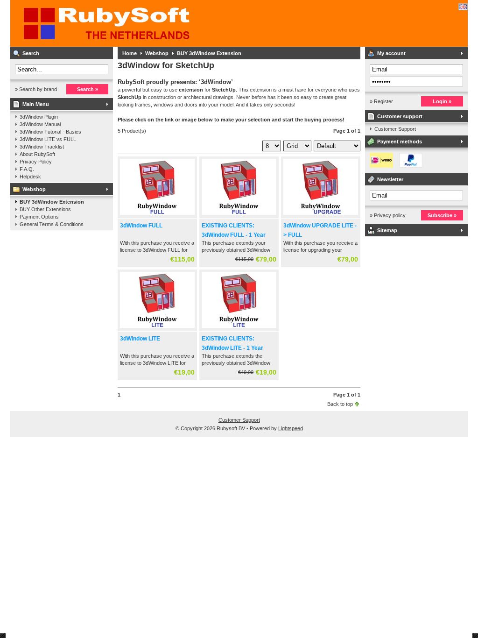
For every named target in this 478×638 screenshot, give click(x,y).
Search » (87, 89)
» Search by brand (36, 89)
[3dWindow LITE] (157, 328)
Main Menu (35, 104)
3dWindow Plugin (39, 117)
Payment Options (39, 217)
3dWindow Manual (40, 124)
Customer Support (395, 129)
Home (129, 53)
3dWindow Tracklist (42, 146)
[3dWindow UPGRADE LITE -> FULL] (320, 215)
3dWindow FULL (141, 225)
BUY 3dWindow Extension (52, 202)
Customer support (399, 116)
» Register (381, 101)
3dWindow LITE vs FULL (48, 139)
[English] (463, 6)
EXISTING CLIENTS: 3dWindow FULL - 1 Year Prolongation (234, 235)
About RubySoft (37, 154)
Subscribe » (442, 215)
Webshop (34, 189)
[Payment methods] (394, 166)
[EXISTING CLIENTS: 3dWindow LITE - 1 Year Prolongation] (239, 328)
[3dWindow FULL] (157, 215)
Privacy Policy (36, 161)
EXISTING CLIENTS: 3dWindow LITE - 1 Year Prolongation (232, 348)
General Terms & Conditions (52, 224)
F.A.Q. (27, 169)
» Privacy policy (388, 215)
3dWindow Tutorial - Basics (50, 132)
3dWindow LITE (140, 338)
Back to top (340, 404)
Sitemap (387, 230)
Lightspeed (290, 428)
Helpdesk (30, 176)
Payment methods (399, 141)
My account (391, 53)
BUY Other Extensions (45, 209)
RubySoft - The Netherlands (134, 23)
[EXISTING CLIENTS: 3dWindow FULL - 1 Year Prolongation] (239, 215)
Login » (442, 101)
